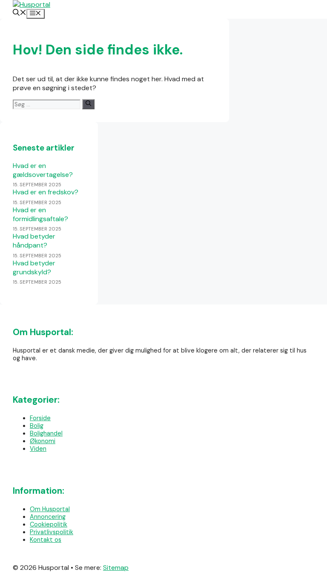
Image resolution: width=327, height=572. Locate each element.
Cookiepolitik (48, 524)
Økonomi (42, 441)
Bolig (36, 426)
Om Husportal (50, 509)
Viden (38, 448)
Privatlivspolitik (51, 532)
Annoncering (48, 517)
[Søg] (88, 104)
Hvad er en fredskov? (45, 192)
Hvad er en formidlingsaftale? (40, 214)
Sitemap (116, 567)
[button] (19, 13)
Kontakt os (45, 540)
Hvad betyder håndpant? (34, 241)
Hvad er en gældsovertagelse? (43, 170)
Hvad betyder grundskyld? (34, 267)
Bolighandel (46, 433)
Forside (40, 418)
